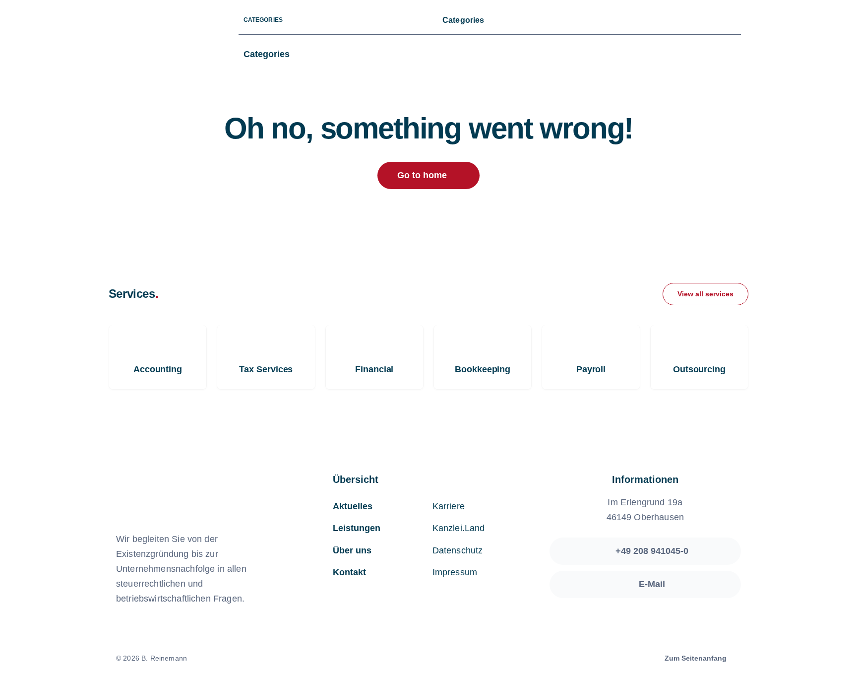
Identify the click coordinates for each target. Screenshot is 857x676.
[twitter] (666, 20)
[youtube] (697, 20)
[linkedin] (713, 20)
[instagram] (681, 20)
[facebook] (650, 20)
